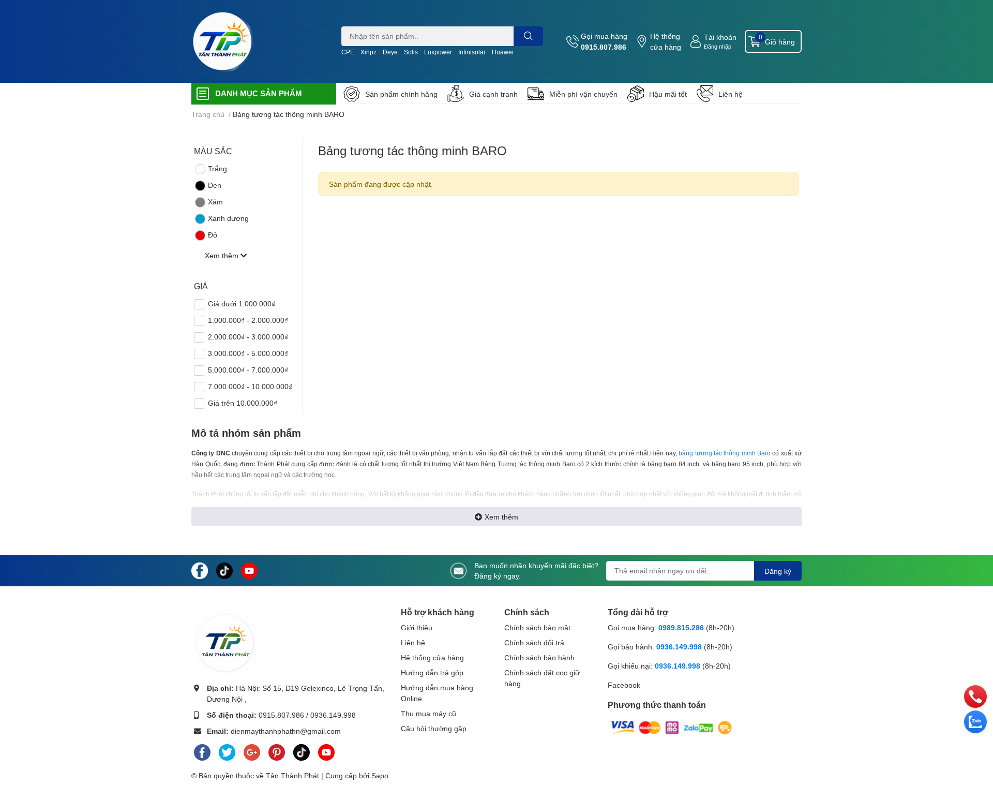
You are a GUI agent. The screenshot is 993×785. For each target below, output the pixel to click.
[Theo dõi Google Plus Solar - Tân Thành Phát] (252, 751)
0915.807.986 (603, 46)
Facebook (624, 684)
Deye (390, 52)
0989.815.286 (681, 627)
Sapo (379, 775)
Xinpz (368, 52)
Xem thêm (501, 516)
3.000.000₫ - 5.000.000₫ (248, 353)
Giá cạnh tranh (493, 94)
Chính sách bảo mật (537, 627)
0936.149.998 (333, 714)
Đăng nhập (717, 46)
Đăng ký (777, 571)
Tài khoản (720, 37)
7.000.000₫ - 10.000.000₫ (250, 386)
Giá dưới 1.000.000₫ (241, 303)
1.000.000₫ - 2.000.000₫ (248, 320)
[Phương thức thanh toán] (671, 726)
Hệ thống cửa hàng (665, 41)
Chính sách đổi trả (534, 642)
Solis (411, 52)
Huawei (503, 52)
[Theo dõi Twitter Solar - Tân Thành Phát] (227, 751)
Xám (215, 201)
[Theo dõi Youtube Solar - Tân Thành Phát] (249, 570)
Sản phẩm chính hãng (401, 94)
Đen (214, 185)
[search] (528, 36)
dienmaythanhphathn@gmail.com (286, 731)
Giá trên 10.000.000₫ (242, 402)
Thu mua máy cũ (428, 713)
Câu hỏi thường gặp (434, 728)
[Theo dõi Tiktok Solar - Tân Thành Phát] (224, 570)
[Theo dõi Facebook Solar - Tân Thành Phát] (199, 570)
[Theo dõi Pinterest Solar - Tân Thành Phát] (276, 751)
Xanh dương (228, 218)
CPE (347, 52)
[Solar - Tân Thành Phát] (222, 41)
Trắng (217, 168)
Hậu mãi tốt (668, 94)
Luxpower (438, 52)
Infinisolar (472, 52)
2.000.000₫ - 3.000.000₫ (248, 336)
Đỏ (212, 234)
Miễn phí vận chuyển (583, 94)
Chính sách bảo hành (539, 657)
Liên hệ (730, 94)
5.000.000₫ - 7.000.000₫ (248, 369)
